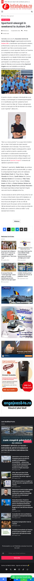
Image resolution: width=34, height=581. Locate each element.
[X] (9, 229)
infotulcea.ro (6, 30)
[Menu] (2, 11)
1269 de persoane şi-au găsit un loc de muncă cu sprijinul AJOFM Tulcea (22, 483)
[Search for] (32, 11)
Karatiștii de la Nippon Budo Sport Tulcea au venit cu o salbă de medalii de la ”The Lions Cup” (8, 254)
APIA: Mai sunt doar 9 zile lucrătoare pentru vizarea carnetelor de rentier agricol (21, 474)
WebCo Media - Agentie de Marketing (17, 565)
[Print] (25, 229)
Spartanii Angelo (15, 160)
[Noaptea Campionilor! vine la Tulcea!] (6, 524)
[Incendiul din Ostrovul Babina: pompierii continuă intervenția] (6, 516)
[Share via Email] (21, 229)
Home (4, 16)
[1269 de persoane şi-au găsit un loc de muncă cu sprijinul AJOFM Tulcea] (6, 483)
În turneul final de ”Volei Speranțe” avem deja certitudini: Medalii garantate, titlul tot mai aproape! (8, 276)
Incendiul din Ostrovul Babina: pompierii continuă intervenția (22, 515)
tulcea (17, 221)
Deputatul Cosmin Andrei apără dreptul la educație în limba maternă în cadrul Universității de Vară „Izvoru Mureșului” (22, 492)
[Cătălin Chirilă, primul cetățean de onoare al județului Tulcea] (25, 267)
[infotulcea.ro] (17, 7)
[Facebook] (4, 229)
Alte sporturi (10, 16)
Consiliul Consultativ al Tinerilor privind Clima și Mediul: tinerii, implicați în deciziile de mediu (22, 531)
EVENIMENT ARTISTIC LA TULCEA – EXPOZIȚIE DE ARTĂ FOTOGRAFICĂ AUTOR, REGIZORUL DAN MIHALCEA (14, 448)
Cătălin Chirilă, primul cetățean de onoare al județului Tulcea (25, 274)
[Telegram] (17, 229)
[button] (21, 577)
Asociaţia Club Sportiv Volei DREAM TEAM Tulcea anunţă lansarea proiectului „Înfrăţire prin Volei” (25, 254)
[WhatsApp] (13, 229)
